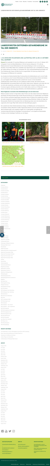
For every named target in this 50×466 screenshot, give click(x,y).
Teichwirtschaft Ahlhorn (6, 264)
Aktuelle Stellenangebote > (23, 446)
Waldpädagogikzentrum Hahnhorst (8, 277)
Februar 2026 (4, 356)
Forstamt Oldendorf (5, 214)
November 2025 (4, 361)
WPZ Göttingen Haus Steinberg (7, 292)
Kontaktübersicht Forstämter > (8, 448)
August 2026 (3, 345)
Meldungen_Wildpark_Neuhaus (7, 243)
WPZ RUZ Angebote (5, 308)
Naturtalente (3, 246)
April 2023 (3, 418)
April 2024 (3, 396)
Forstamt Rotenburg (5, 219)
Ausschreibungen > (22, 444)
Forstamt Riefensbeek (17, 51)
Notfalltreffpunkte (14, 464)
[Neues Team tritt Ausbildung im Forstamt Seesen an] (13, 131)
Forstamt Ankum (4, 188)
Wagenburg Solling (5, 266)
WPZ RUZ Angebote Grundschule (7, 310)
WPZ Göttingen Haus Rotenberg (7, 290)
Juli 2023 (3, 412)
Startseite (23, 13)
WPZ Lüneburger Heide (5, 299)
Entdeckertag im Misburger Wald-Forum (9, 338)
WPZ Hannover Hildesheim (6, 295)
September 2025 (4, 365)
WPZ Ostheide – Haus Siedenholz (8, 306)
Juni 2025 (3, 371)
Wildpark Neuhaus (5, 284)
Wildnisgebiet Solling (5, 282)
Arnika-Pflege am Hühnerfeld (7, 336)
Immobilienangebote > (23, 448)
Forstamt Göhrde (4, 196)
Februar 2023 (4, 421)
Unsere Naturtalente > (6, 453)
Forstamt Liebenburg (5, 203)
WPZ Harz (3, 297)
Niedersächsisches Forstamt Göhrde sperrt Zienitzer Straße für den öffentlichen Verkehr (13, 166)
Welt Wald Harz (4, 281)
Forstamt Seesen (24, 51)
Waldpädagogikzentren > (7, 451)
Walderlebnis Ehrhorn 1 (6, 270)
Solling (2, 259)
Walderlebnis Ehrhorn (5, 268)
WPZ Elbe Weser (4, 288)
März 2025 (3, 376)
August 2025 (3, 367)
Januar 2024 (3, 401)
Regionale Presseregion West (7, 257)
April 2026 (3, 352)
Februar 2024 (4, 400)
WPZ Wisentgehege (5, 324)
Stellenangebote (4, 263)
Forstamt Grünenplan (5, 197)
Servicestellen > (5, 449)
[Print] (4, 54)
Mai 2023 (3, 416)
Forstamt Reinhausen (5, 216)
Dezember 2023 (4, 403)
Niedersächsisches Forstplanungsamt (8, 250)
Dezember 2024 (4, 381)
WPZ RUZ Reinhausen (5, 315)
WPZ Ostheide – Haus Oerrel (7, 304)
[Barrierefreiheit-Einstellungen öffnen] (2, 235)
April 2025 (3, 374)
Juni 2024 (3, 392)
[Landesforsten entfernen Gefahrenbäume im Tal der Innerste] (25, 30)
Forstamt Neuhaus (5, 208)
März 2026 (3, 354)
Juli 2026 (3, 347)
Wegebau (3, 279)
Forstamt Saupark (4, 221)
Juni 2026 (3, 349)
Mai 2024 (3, 394)
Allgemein (3, 185)
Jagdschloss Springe (5, 239)
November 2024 (4, 383)
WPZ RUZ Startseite (5, 317)
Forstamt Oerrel (4, 212)
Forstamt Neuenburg (5, 207)
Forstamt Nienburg (5, 210)
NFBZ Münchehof (4, 248)
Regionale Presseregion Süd (34, 51)
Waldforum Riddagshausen (6, 272)
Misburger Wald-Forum (5, 244)
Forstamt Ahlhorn (4, 187)
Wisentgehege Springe (5, 286)
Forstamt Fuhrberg (5, 194)
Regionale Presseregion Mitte (7, 252)
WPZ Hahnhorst (4, 293)
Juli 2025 (3, 369)
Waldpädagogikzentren (6, 275)
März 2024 (3, 398)
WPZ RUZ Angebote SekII (6, 313)
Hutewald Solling (4, 235)
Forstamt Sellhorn (4, 225)
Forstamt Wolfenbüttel (5, 228)
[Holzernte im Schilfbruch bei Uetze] (37, 131)
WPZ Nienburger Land (5, 301)
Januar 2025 (3, 380)
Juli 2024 (3, 390)
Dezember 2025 (4, 360)
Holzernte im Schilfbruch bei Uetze (37, 142)
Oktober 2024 (4, 385)
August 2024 (3, 389)
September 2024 (4, 387)
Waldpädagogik (4, 273)
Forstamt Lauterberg (5, 201)
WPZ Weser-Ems (4, 320)
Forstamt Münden (4, 205)
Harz (28, 51)
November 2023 (4, 405)
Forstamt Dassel (4, 192)
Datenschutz (28, 464)
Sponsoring (3, 261)
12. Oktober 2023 (9, 51)
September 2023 (4, 409)
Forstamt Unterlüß (4, 226)
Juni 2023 (3, 414)
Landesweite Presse (5, 241)
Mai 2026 (3, 351)
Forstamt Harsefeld (5, 199)
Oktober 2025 (4, 363)
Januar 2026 (3, 358)
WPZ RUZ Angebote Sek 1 (6, 311)
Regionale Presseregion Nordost (7, 254)
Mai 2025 (3, 372)
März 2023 (3, 419)
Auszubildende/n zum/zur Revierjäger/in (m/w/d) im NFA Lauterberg (15, 331)
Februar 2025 (4, 378)
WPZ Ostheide (4, 302)
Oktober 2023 (4, 407)
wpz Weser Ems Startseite (6, 319)
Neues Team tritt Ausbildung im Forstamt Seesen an (13, 142)
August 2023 (3, 410)
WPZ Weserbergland (5, 322)
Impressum (22, 464)
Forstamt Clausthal (5, 190)
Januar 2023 (3, 423)
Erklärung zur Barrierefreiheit (39, 464)
